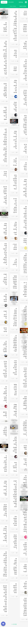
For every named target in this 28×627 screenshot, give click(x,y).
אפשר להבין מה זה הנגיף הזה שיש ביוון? (15, 389)
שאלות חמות (13, 6)
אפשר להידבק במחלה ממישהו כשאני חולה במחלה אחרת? (15, 282)
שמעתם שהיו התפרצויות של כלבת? (25, 28)
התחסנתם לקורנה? (5, 414)
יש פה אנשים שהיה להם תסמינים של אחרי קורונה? (15, 541)
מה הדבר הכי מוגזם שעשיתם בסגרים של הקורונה (5, 394)
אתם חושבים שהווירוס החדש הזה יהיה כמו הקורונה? (15, 140)
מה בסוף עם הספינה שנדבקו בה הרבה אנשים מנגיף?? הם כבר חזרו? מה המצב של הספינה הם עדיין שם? (5, 57)
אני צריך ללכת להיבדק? (15, 263)
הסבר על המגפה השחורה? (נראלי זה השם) (5, 113)
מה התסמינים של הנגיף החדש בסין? (15, 588)
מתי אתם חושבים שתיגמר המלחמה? (15, 228)
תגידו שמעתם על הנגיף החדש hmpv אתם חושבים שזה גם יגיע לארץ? (25, 607)
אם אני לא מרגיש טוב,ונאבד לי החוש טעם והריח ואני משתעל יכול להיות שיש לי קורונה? (25, 521)
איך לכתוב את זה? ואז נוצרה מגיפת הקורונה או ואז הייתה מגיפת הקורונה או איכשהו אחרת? (5, 564)
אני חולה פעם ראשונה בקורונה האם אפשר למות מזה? (15, 566)
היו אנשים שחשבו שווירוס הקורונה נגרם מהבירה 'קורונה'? (25, 428)
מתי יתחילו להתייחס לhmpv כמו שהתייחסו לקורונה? (5, 534)
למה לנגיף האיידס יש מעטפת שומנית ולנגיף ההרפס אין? (15, 445)
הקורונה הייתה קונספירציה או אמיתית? (5, 279)
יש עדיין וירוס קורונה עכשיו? (15, 247)
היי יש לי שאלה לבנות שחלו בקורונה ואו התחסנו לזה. (25, 289)
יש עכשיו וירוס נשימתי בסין (25, 585)
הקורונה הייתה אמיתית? (5, 315)
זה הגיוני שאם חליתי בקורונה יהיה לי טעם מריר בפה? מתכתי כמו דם (15, 317)
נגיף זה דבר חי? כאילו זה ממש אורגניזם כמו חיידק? (15, 205)
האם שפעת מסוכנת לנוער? (25, 568)
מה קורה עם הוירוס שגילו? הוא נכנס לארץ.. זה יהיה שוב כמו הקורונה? (25, 70)
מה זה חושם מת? (25, 447)
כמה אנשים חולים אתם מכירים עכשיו (15, 521)
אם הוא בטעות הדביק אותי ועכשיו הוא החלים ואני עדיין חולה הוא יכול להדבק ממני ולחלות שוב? (5, 598)
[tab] (23, 6)
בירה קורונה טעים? (25, 13)
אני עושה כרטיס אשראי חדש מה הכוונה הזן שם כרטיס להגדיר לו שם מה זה (25, 263)
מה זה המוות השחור (15, 68)
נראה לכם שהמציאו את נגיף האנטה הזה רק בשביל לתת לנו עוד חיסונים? (25, 125)
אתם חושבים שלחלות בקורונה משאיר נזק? (5, 488)
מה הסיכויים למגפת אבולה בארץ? (5, 27)
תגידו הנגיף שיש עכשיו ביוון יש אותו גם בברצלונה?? (15, 367)
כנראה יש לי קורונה (5, 329)
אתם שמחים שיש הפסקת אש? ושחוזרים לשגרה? (25, 403)
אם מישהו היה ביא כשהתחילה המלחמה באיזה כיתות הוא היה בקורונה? (25, 218)
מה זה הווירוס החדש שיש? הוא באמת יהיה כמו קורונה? (25, 98)
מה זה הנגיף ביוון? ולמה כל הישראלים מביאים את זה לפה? (5, 369)
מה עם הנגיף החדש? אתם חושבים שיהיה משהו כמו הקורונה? (5, 195)
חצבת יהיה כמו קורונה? (25, 462)
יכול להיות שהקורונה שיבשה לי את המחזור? (25, 481)
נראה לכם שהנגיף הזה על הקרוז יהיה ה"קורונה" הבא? (15, 182)
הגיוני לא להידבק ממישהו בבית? (15, 467)
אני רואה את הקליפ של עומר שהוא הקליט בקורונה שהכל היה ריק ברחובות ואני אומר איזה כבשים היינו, (15, 26)
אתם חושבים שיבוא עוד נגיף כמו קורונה (15, 86)
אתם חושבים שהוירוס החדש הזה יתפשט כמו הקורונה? (25, 188)
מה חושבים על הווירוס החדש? (25, 46)
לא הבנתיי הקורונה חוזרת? (15, 162)
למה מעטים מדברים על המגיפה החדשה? (25, 549)
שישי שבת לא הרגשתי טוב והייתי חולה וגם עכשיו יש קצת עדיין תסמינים (5, 254)
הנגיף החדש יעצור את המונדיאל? (15, 107)
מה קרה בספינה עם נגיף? (25, 166)
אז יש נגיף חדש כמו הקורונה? (25, 149)
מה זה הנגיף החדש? (5, 174)
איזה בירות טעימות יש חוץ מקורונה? (5, 431)
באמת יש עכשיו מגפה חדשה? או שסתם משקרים (5, 90)
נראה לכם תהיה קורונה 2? (15, 54)
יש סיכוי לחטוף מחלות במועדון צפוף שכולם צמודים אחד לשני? (15, 343)
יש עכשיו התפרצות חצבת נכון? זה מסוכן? (5, 346)
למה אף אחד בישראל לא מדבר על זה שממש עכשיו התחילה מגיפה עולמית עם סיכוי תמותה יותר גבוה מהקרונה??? (5, 145)
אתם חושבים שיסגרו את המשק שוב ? (5, 229)
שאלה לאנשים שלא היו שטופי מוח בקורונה (15, 410)
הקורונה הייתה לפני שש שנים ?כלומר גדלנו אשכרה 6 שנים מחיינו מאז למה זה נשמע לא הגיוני (15, 493)
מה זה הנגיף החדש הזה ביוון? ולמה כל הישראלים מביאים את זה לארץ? (25, 377)
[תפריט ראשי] (25, 2)
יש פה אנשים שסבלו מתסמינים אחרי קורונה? (5, 510)
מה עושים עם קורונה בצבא (5, 298)
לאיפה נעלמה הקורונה (25, 241)
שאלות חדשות (23, 6)
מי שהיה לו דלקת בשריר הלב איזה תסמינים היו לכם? (5, 463)
